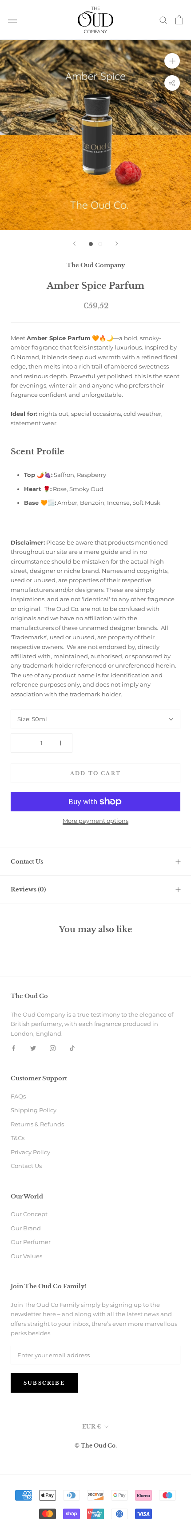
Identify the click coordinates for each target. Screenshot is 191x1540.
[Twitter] (33, 1047)
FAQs (18, 1096)
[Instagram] (53, 1047)
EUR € (91, 1426)
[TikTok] (72, 1047)
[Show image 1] (91, 244)
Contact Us (27, 861)
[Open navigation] (12, 19)
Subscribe (44, 1383)
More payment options (95, 820)
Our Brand (26, 1228)
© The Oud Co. (96, 1445)
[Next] (116, 244)
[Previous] (74, 244)
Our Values (26, 1256)
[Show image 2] (100, 244)
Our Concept (29, 1213)
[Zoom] (172, 60)
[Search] (163, 19)
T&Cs (17, 1137)
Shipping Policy (33, 1110)
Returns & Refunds (37, 1124)
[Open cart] (179, 19)
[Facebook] (13, 1047)
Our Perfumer (31, 1241)
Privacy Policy (30, 1152)
